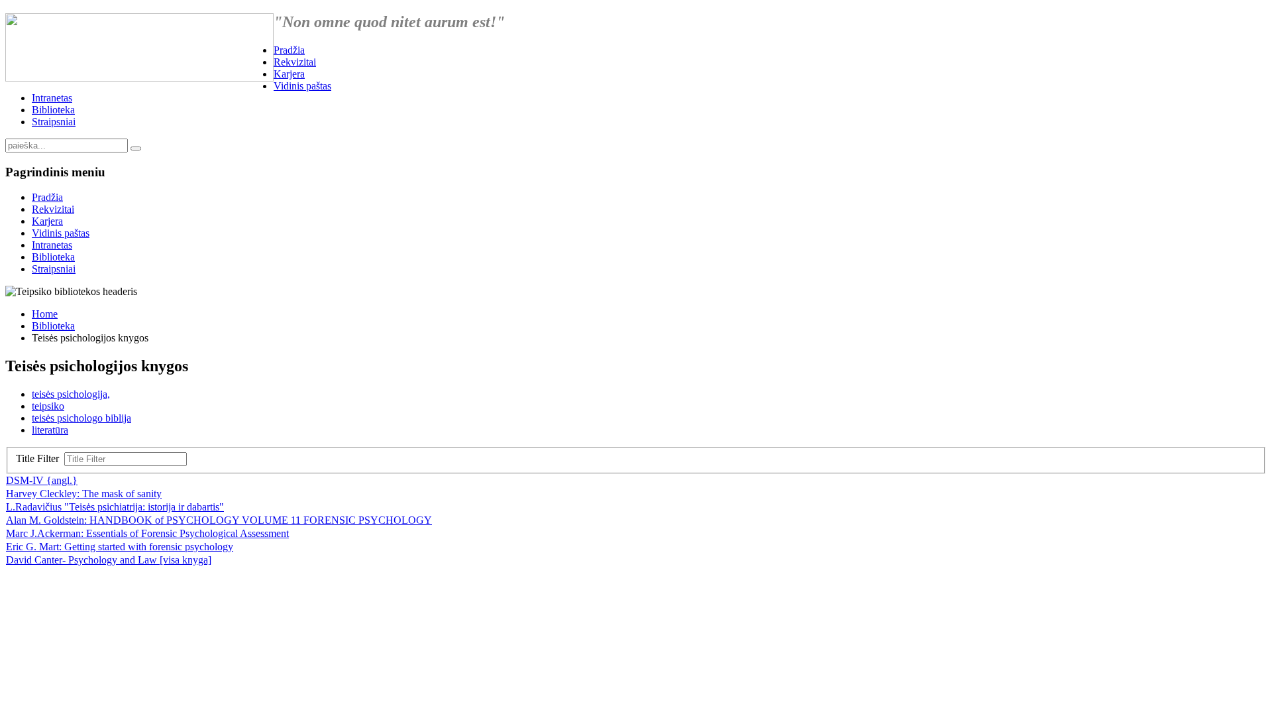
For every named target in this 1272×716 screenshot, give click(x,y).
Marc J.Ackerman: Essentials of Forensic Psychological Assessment (147, 533)
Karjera (289, 74)
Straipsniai (54, 121)
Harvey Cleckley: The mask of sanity (84, 493)
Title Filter (40, 458)
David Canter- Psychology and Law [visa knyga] (108, 560)
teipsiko (48, 406)
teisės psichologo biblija (81, 418)
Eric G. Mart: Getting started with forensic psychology (119, 546)
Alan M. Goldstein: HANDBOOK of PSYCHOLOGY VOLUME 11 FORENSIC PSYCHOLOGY (219, 520)
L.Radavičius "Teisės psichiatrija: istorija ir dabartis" (115, 506)
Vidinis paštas (302, 85)
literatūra (50, 430)
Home (45, 314)
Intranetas (52, 97)
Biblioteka (53, 109)
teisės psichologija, (71, 394)
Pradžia (289, 50)
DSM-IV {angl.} (42, 480)
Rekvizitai (295, 62)
